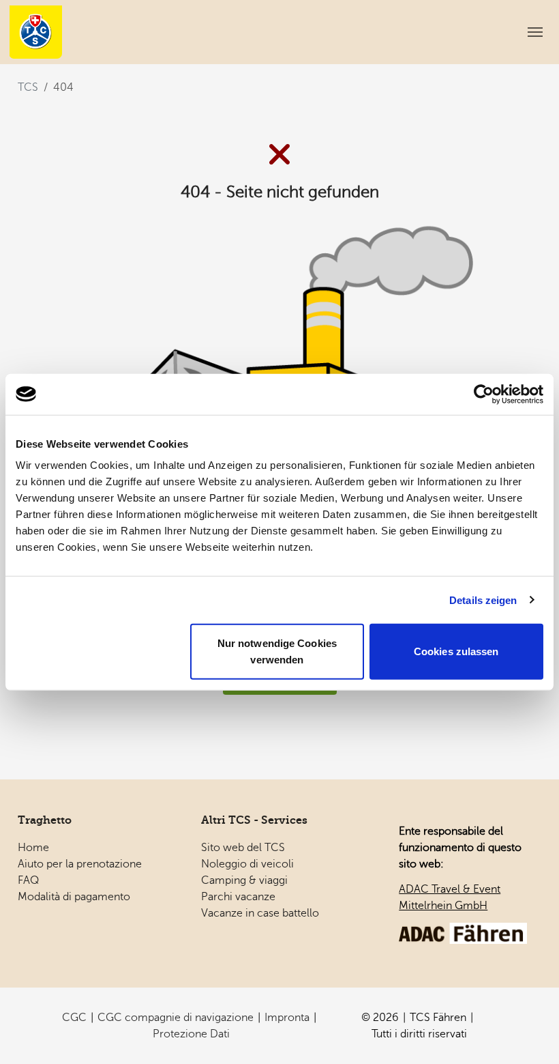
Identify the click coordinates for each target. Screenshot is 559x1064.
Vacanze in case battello (260, 913)
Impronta (287, 1017)
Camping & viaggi (244, 880)
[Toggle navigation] (535, 32)
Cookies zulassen (456, 651)
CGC (74, 1017)
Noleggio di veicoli (247, 864)
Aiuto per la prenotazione (80, 864)
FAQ (28, 880)
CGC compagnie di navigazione (175, 1017)
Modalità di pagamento (74, 897)
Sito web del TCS (243, 848)
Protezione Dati (191, 1034)
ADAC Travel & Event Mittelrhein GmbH (449, 897)
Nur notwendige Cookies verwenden (277, 651)
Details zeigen (483, 599)
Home (33, 848)
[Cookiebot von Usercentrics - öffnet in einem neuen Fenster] (483, 394)
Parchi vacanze (238, 897)
